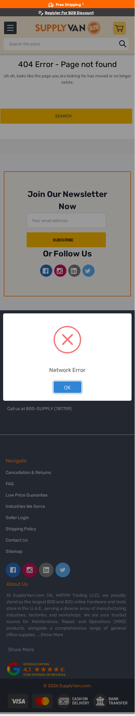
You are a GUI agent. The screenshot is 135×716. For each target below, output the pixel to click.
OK (67, 387)
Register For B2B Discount (69, 13)
